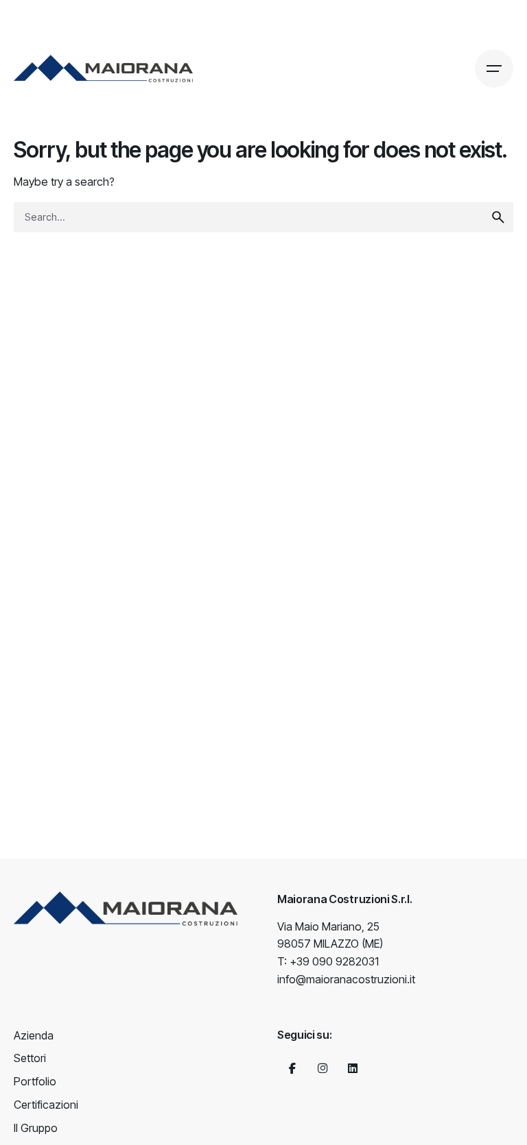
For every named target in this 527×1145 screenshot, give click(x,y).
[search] (498, 217)
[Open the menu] (494, 68)
